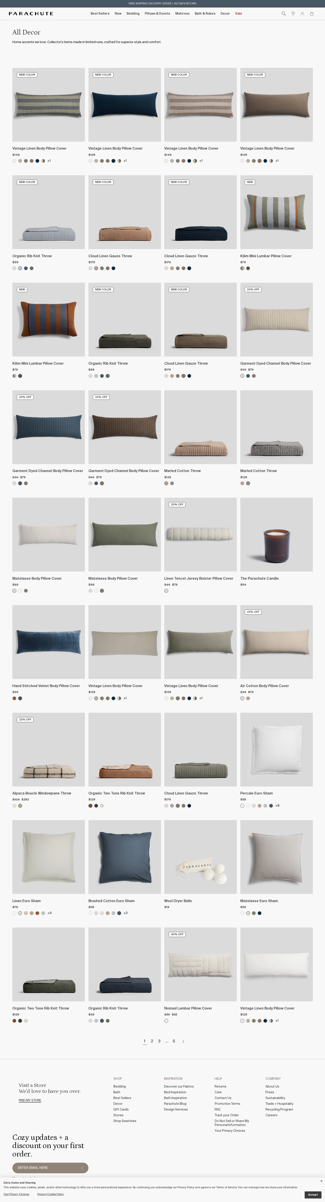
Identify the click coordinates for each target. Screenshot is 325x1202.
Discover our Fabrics (179, 1086)
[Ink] (37, 161)
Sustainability (275, 1098)
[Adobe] (96, 268)
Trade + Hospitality (279, 1103)
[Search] (283, 13)
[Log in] (302, 13)
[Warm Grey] (32, 161)
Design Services (176, 1109)
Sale (238, 13)
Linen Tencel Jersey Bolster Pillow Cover (198, 579)
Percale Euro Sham (256, 793)
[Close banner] (321, 1180)
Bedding (133, 13)
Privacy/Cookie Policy (50, 1194)
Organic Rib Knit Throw (32, 256)
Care (218, 1092)
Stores (118, 1115)
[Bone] (14, 268)
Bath (116, 1092)
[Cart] (311, 13)
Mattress (182, 13)
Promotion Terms (227, 1103)
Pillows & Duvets (157, 13)
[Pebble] (172, 483)
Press (270, 1092)
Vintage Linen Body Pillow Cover (39, 148)
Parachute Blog (175, 1103)
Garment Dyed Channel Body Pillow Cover (275, 364)
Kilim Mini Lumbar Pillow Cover (266, 256)
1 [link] (144, 1041)
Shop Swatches (124, 1121)
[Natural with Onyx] (20, 806)
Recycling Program (279, 1109)
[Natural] (20, 161)
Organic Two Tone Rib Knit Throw (116, 793)
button (82, 1168)
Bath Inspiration (175, 1098)
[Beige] (166, 1021)
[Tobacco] (14, 698)
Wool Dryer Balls (178, 901)
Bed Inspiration (175, 1092)
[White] (20, 591)
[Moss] (26, 161)
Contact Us (223, 1098)
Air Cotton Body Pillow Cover (264, 686)
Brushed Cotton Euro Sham (111, 901)
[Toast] (26, 913)
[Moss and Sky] (242, 268)
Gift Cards (121, 1109)
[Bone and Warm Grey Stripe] (43, 161)
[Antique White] (14, 161)
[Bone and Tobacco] (90, 806)
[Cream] (248, 806)
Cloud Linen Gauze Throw (110, 256)
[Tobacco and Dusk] (248, 268)
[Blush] (102, 913)
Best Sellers (100, 13)
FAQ (217, 1109)
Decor (225, 13)
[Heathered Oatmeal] (166, 591)
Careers (271, 1115)
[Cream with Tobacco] (14, 806)
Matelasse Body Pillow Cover (37, 579)
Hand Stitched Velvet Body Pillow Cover (46, 686)
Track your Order (227, 1115)
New (118, 13)
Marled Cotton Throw (182, 471)
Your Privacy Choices (230, 1130)
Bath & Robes (205, 13)
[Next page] (183, 1041)
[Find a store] (293, 13)
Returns (220, 1086)
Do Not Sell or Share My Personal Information (232, 1123)
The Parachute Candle (259, 579)
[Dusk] (26, 268)
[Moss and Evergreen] (96, 806)
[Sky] (20, 268)
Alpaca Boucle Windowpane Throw (41, 793)
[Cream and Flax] (102, 806)
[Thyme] (32, 268)
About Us (272, 1086)
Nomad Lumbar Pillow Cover (188, 1008)
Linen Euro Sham (26, 901)
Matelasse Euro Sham (259, 901)
